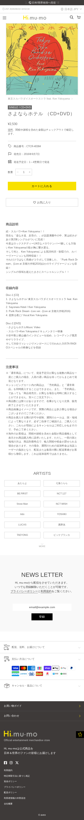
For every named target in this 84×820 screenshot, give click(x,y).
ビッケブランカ (62, 535)
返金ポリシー (10, 781)
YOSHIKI (61, 514)
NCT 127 (61, 493)
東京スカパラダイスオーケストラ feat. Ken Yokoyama (39, 98)
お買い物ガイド (13, 705)
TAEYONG (22, 535)
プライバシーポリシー (24, 591)
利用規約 (46, 591)
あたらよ (22, 483)
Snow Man (22, 504)
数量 (10, 172)
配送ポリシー (10, 792)
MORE (42, 546)
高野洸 (61, 524)
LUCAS (22, 524)
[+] (30, 172)
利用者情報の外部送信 (14, 798)
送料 (10, 129)
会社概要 (8, 804)
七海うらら (62, 483)
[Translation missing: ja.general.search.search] (71, 17)
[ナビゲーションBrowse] (4, 18)
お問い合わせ (11, 715)
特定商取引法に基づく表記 (17, 776)
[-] (18, 172)
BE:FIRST (22, 493)
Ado (22, 514)
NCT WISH (61, 504)
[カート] (78, 17)
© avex (42, 815)
